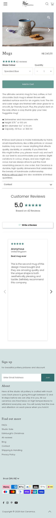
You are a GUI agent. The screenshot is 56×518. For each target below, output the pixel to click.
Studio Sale (7, 429)
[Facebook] (3, 503)
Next (51, 289)
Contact (8, 184)
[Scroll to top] (50, 512)
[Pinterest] (11, 503)
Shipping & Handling (12, 450)
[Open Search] (47, 3)
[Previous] (7, 29)
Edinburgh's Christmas (13, 433)
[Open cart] (52, 4)
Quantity (39, 65)
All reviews (7, 437)
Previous (4, 289)
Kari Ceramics (28, 511)
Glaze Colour (8, 65)
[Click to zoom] (48, 17)
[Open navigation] (7, 4)
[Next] (48, 29)
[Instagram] (7, 503)
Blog (4, 442)
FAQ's (4, 425)
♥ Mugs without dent (12, 174)
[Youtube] (16, 503)
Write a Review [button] (29, 225)
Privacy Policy (8, 454)
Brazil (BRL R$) (10, 478)
